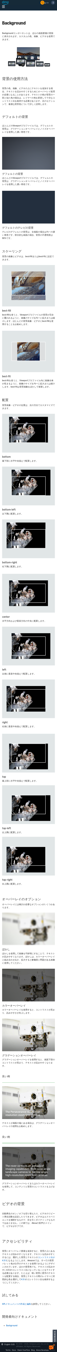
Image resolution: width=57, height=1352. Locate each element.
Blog (33, 1350)
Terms (8, 1350)
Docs (14, 1350)
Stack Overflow (23, 1350)
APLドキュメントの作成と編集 (16, 1304)
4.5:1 (23, 1279)
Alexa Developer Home (45, 1350)
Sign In (46, 3)
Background (11, 1325)
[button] (8, 1344)
